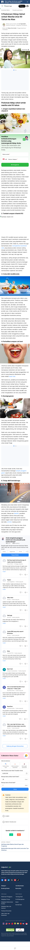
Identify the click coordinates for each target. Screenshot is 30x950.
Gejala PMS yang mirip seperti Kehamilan (15, 632)
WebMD (16, 513)
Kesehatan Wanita (5, 10)
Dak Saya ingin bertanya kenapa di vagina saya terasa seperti (16, 561)
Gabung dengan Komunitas (15, 746)
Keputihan (10, 706)
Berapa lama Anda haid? (8, 782)
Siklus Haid (10, 597)
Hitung (15, 789)
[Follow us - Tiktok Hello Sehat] (18, 880)
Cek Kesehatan (20, 885)
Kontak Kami (19, 904)
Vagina (9, 579)
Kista (8, 651)
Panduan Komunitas (6, 910)
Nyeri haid (10, 669)
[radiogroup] (15, 765)
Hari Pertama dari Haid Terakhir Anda (12, 770)
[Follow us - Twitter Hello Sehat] (12, 880)
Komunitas (18, 888)
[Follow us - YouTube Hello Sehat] (15, 880)
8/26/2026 (5, 773)
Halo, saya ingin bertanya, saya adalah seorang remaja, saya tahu (16, 725)
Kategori (3, 885)
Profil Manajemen (20, 899)
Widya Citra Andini (12, 28)
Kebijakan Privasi (5, 899)
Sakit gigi (9, 615)
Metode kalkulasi (5, 760)
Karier (17, 902)
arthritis (9, 522)
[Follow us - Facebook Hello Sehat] (2, 880)
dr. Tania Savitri (22, 23)
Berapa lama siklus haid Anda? (10, 776)
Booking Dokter (5, 888)
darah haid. (12, 376)
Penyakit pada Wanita (17, 10)
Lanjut (4, 571)
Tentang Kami (19, 896)
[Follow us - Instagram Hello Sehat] (5, 880)
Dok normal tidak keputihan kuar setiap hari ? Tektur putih (16, 687)
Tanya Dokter (15, 555)
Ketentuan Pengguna (6, 896)
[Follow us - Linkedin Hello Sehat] (9, 880)
